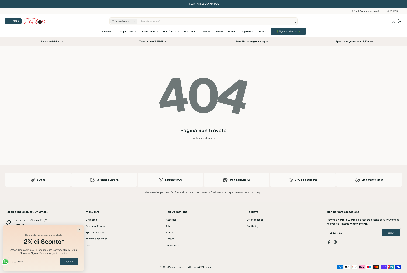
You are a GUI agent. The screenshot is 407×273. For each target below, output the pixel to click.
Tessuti (170, 238)
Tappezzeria (172, 244)
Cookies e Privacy (95, 226)
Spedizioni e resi (95, 232)
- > (63, 41)
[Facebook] (329, 242)
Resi (88, 244)
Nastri (169, 232)
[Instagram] (335, 242)
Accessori (171, 219)
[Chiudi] (79, 229)
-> (371, 41)
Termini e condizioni (97, 238)
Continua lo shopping (203, 137)
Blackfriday (253, 226)
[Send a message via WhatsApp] (5, 262)
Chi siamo (91, 219)
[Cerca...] (294, 21)
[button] (13, 21)
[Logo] (35, 21)
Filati (168, 226)
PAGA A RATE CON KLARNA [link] (115, 4)
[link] (288, 31)
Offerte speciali (255, 219)
